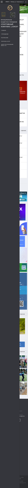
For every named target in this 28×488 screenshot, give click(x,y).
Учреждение (4, 34)
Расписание (4, 37)
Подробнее (23, 130)
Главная (3, 30)
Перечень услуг (5, 41)
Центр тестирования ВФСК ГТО (7, 45)
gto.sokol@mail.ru (21, 416)
